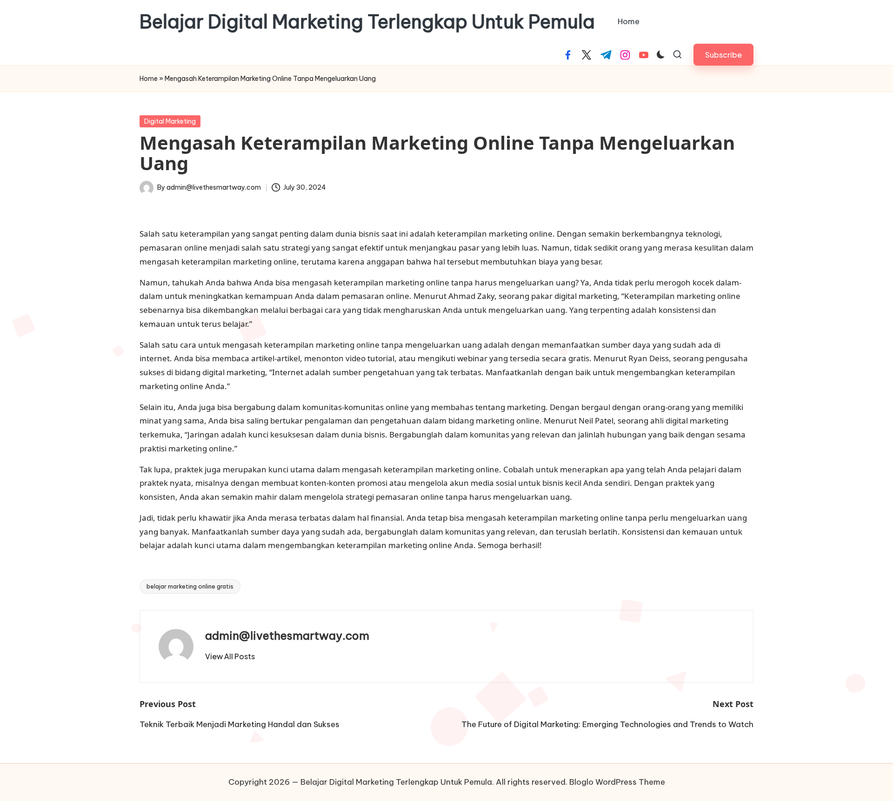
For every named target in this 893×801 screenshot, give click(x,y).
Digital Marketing (170, 121)
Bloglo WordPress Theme (617, 782)
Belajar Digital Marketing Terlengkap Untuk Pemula (367, 22)
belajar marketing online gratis (190, 586)
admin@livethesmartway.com (287, 635)
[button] (723, 55)
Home (149, 78)
